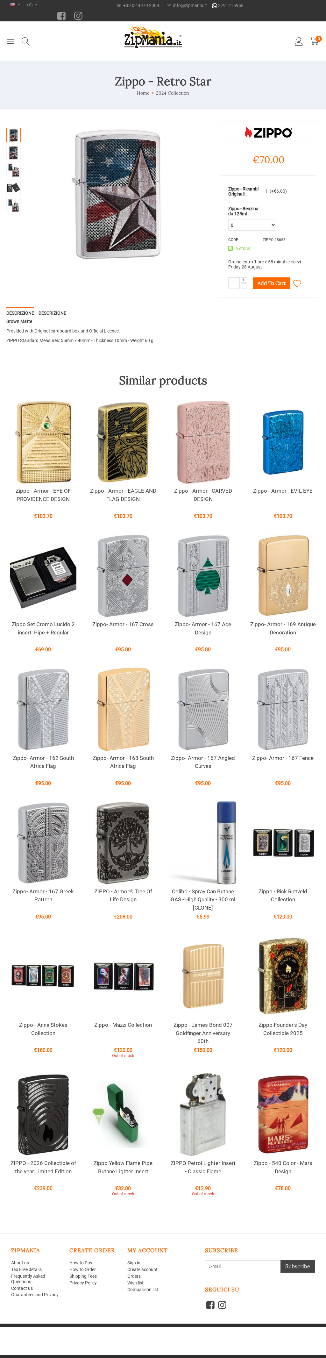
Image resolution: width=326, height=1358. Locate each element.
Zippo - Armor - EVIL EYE (283, 491)
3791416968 (230, 5)
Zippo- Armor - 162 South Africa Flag (43, 762)
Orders (134, 1276)
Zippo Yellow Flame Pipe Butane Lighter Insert (123, 1167)
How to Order (82, 1269)
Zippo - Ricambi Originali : (243, 191)
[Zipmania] (153, 36)
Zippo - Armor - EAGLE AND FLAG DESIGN (123, 495)
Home (143, 93)
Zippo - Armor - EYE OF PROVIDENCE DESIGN (43, 495)
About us (20, 1262)
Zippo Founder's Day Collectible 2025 (283, 1029)
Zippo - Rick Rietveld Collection (283, 895)
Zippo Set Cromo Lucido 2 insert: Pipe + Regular (43, 628)
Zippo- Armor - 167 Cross (123, 624)
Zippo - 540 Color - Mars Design (283, 1167)
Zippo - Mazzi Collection (123, 1025)
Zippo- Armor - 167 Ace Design (203, 628)
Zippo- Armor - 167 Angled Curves (203, 762)
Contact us (22, 1288)
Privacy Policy (83, 1282)
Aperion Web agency (59, 1334)
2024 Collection (172, 93)
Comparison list (142, 1289)
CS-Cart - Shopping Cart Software (103, 1329)
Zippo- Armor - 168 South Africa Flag (123, 762)
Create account (142, 1269)
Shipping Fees (83, 1276)
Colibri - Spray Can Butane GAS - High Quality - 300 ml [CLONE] (203, 899)
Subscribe (297, 1266)
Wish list (135, 1282)
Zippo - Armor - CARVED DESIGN (203, 495)
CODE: (233, 240)
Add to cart (272, 283)
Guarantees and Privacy (35, 1294)
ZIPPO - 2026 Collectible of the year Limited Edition (43, 1167)
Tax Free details (26, 1269)
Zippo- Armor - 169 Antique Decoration (283, 628)
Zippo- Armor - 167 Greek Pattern (43, 895)
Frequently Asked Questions (28, 1279)
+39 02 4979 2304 (140, 5)
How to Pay (80, 1262)
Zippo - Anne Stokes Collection (43, 1029)
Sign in (133, 1262)
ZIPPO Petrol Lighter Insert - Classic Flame (203, 1167)
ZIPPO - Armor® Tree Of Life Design (123, 895)
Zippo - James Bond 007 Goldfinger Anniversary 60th (203, 1033)
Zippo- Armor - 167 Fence (283, 758)
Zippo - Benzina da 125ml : (243, 211)
